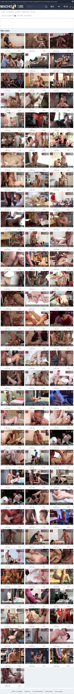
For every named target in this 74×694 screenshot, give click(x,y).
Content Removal (38, 691)
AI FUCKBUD (28, 16)
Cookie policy (49, 691)
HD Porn (20, 16)
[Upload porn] (59, 6)
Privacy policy (59, 691)
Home (3, 12)
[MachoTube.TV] (11, 6)
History (32, 12)
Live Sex (3, 16)
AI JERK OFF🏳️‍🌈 (11, 16)
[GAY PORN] (71, 6)
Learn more (54, 1)
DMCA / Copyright (17, 691)
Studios (17, 12)
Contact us (27, 691)
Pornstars (25, 12)
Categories (10, 12)
